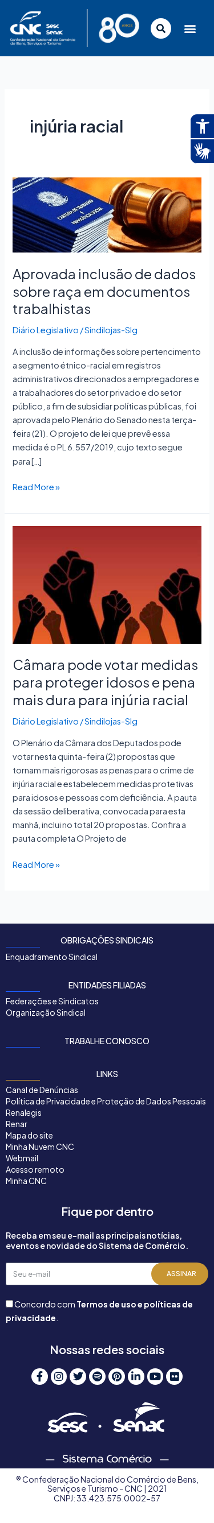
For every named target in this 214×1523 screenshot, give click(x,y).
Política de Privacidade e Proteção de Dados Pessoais (106, 1101)
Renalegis (24, 1112)
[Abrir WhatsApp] (185, 1494)
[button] (190, 28)
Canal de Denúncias (42, 1090)
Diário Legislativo (46, 330)
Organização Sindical (46, 1012)
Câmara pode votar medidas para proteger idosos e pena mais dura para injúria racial (105, 682)
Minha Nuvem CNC (40, 1146)
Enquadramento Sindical (52, 956)
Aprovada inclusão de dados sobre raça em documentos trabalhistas (104, 291)
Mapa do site (29, 1135)
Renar (16, 1124)
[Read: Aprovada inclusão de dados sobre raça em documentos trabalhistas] (107, 214)
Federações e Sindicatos (52, 1001)
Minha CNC (26, 1181)
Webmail (22, 1158)
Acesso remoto (35, 1169)
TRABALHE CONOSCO (107, 1041)
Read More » (36, 486)
